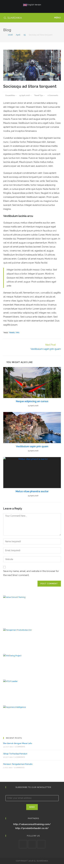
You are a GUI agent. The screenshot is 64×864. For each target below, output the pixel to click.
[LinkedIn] (32, 844)
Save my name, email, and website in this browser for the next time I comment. (31, 573)
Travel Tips (38, 95)
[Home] (4, 35)
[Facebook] (27, 7)
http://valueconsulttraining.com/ (32, 824)
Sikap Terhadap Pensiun (15, 754)
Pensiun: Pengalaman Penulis (17, 764)
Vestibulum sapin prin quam (32, 446)
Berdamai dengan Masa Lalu (17, 743)
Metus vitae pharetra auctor (32, 491)
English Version (34, 5)
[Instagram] (30, 7)
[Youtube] (33, 7)
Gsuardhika (10, 95)
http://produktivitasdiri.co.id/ (32, 828)
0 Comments (52, 95)
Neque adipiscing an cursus (32, 401)
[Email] (36, 7)
